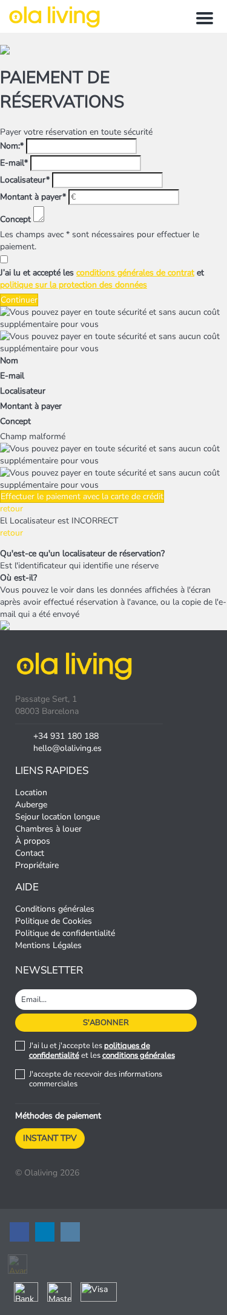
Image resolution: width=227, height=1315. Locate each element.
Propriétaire (37, 865)
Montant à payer (33, 197)
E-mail (14, 163)
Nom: (12, 146)
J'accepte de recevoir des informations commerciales (95, 1079)
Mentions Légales (48, 945)
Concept (15, 219)
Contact (29, 853)
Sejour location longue (57, 816)
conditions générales (138, 1055)
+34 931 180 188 (66, 736)
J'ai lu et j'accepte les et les (102, 1050)
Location (31, 792)
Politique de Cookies (53, 921)
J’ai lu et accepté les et (102, 279)
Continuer (19, 300)
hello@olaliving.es (67, 748)
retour (11, 508)
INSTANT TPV (50, 1138)
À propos (32, 841)
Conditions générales (54, 909)
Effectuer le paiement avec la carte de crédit (82, 496)
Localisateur (25, 180)
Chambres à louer (48, 829)
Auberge (31, 804)
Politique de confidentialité (65, 933)
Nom (9, 360)
